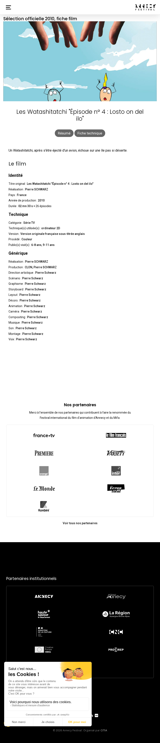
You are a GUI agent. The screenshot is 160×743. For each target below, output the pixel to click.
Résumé (64, 133)
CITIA (104, 730)
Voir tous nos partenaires (80, 523)
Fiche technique (90, 133)
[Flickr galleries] (96, 719)
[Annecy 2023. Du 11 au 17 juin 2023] (145, 7)
